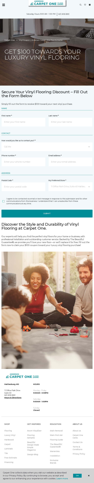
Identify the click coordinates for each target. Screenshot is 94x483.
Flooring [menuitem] (8, 431)
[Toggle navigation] (3, 4)
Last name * (53, 116)
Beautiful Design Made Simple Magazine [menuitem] (33, 446)
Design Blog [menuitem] (32, 454)
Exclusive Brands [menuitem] (54, 461)
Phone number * (8, 155)
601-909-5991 (63, 14)
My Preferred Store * (57, 180)
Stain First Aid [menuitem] (56, 435)
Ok (77, 475)
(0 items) (90, 5)
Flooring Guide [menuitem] (56, 440)
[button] (80, 5)
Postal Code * (7, 180)
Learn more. (62, 478)
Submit (47, 213)
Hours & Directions (12, 398)
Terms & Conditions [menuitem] (77, 448)
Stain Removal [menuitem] (56, 431)
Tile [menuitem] (6, 453)
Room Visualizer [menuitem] (34, 431)
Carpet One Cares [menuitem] (78, 436)
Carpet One (9, 40)
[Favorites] (85, 5)
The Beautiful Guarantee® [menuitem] (56, 445)
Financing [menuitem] (8, 462)
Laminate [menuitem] (8, 449)
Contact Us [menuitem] (77, 442)
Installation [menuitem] (55, 456)
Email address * (55, 155)
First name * (6, 116)
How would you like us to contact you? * (18, 140)
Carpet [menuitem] (7, 444)
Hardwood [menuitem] (9, 440)
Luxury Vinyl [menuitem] (9, 435)
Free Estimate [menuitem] (10, 458)
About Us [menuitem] (77, 431)
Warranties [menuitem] (55, 451)
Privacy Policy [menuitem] (79, 454)
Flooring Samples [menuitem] (31, 436)
